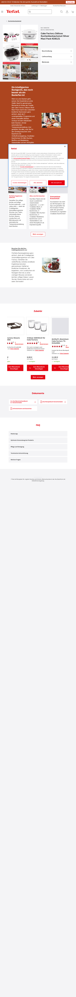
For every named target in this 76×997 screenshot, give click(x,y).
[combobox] (30, 495)
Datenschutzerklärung (31, 531)
